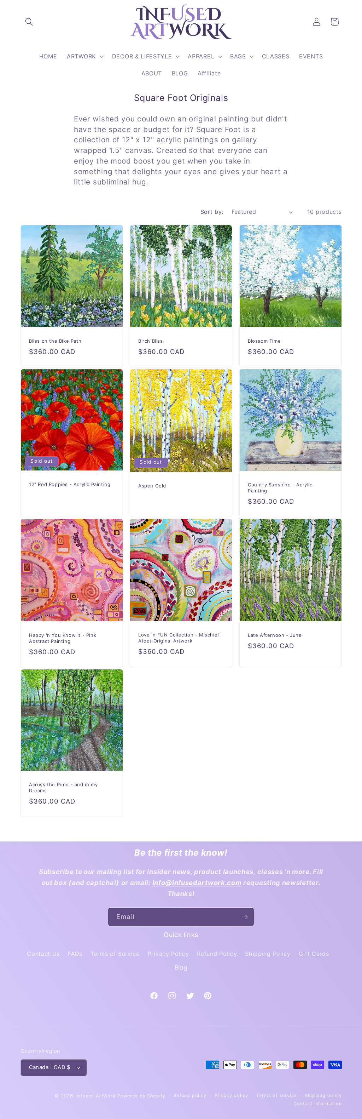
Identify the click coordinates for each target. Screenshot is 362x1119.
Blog (181, 967)
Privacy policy (231, 1095)
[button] (30, 22)
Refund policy (190, 1095)
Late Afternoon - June (275, 635)
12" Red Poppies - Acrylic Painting (69, 484)
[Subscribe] (245, 916)
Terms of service (276, 1095)
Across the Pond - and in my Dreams (63, 787)
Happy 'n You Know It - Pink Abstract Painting (62, 638)
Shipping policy (323, 1095)
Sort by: (211, 211)
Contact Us (43, 953)
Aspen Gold (152, 485)
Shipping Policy (267, 953)
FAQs (75, 953)
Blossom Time (264, 340)
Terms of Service (115, 953)
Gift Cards (314, 953)
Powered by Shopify (141, 1095)
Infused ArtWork (96, 1095)
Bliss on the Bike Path (55, 340)
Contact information (317, 1103)
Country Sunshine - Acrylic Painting (280, 487)
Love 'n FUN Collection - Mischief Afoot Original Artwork (179, 638)
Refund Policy (217, 953)
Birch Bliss (150, 340)
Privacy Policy (168, 953)
